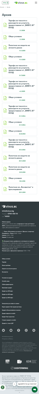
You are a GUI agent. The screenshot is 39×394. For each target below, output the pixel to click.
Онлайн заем (5, 281)
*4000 (7, 216)
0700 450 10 (13, 214)
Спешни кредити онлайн (9, 320)
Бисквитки (5, 272)
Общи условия (6, 258)
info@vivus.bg (8, 211)
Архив (8, 7)
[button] (36, 3)
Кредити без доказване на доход (11, 310)
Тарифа (4, 262)
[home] (21, 2)
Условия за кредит (7, 278)
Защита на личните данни (9, 268)
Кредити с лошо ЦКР (7, 323)
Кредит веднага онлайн (8, 313)
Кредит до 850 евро (7, 297)
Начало (2, 7)
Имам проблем (6, 265)
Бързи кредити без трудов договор (11, 307)
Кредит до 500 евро (7, 294)
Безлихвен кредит (7, 287)
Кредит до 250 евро (7, 291)
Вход (4, 2)
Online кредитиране (7, 284)
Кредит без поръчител (8, 316)
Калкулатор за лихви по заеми (10, 303)
